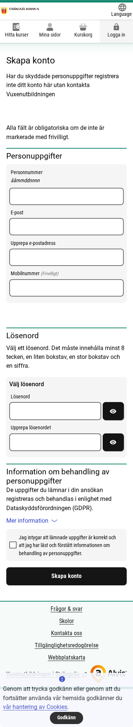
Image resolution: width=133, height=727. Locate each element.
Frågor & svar (66, 608)
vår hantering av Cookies (35, 706)
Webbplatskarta (66, 657)
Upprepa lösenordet (31, 427)
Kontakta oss (66, 633)
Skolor (66, 620)
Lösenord (20, 396)
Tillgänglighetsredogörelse (67, 645)
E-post (17, 212)
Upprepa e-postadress (33, 243)
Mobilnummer (34, 273)
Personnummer (35, 176)
